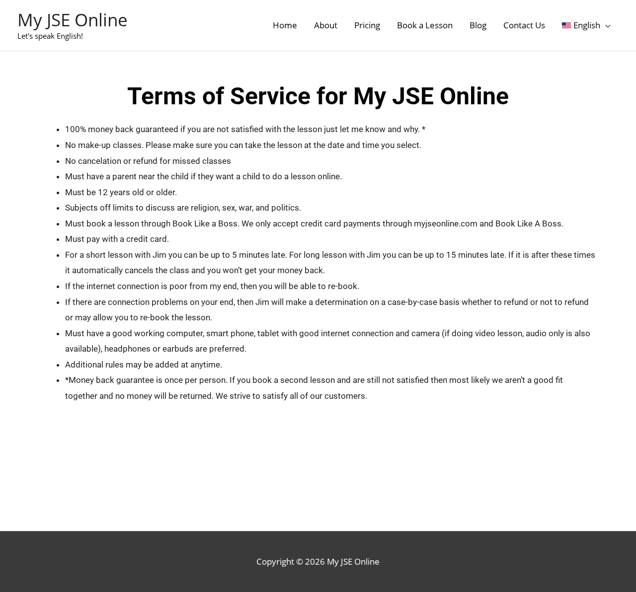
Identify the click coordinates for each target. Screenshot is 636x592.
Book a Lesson (425, 25)
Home (285, 25)
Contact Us (524, 25)
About (325, 25)
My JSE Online (72, 19)
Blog (478, 25)
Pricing (367, 25)
